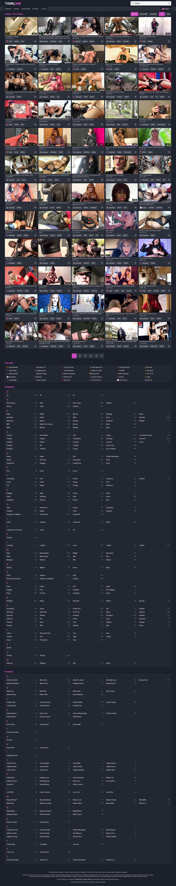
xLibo (148, 377)
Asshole (88, 406)
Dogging (55, 463)
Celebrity (22, 442)
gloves (19, 235)
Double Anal (88, 463)
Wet (88, 663)
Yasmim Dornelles (22, 860)
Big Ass (55, 427)
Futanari (154, 479)
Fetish (55, 482)
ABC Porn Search (69, 374)
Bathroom (22, 421)
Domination (88, 460)
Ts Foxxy (88, 844)
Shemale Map (13, 367)
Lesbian (154, 545)
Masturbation (55, 553)
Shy (55, 619)
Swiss (154, 625)
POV (88, 586)
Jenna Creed (22, 770)
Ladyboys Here (41, 370)
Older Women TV (97, 367)
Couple (121, 435)
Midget (88, 553)
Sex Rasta (150, 370)
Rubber (121, 601)
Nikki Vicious (88, 814)
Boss (121, 417)
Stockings (121, 615)
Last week (153, 14)
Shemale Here (13, 374)
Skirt (55, 625)
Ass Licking (88, 403)
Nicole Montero (55, 814)
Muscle (121, 560)
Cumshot (154, 439)
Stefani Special (121, 836)
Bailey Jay (22, 691)
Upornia (77, 41)
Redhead (22, 601)
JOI (88, 530)
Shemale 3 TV (41, 367)
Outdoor (88, 579)
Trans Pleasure (69, 370)
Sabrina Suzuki (22, 833)
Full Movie (121, 485)
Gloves (88, 493)
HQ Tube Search (124, 367)
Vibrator (22, 655)
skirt (22, 124)
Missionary (121, 553)
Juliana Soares (121, 763)
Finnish (88, 479)
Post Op (55, 593)
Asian (55, 406)
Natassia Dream (22, 814)
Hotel (88, 511)
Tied (88, 633)
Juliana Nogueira (88, 770)
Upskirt (22, 648)
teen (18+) (87, 318)
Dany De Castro (55, 717)
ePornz (121, 377)
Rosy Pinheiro (55, 822)
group (24, 180)
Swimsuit (154, 619)
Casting (22, 439)
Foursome (121, 479)
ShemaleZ (11, 69)
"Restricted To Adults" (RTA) (83, 879)
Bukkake (154, 421)
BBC (22, 424)
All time (134, 14)
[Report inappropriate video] (35, 41)
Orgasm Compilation (55, 579)
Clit (55, 445)
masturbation (161, 124)
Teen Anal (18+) (55, 633)
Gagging (22, 493)
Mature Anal (55, 556)
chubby (58, 69)
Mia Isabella (121, 803)
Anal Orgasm (22, 403)
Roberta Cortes (22, 822)
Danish (22, 460)
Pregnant (88, 590)
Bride (121, 427)
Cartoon (22, 435)
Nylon (121, 567)
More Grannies (124, 374)
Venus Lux (22, 852)
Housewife (88, 514)
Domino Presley (121, 713)
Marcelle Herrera (55, 800)
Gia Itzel (22, 740)
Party (22, 586)
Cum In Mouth (121, 449)
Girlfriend (55, 496)
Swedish (154, 615)
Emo (22, 471)
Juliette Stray (121, 770)
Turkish (121, 636)
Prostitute (88, 593)
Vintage (55, 655)
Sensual (22, 622)
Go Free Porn (123, 380)
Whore (121, 663)
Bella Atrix (55, 691)
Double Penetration (121, 456)
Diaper (55, 456)
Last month (143, 14)
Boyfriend (121, 421)
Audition (121, 403)
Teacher (22, 636)
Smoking (88, 615)
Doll (88, 456)
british (61, 152)
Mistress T (154, 803)
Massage (22, 560)
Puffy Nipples (121, 590)
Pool (55, 590)
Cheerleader (55, 435)
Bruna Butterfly (88, 694)
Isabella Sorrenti (22, 755)
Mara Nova (22, 803)
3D (55, 395)
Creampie (121, 439)
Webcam (22, 663)
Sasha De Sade (55, 830)
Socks (88, 619)
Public (121, 586)
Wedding (55, 663)
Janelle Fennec (22, 766)
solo (22, 41)
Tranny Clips (13, 370)
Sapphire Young (22, 836)
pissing (52, 235)
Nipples (55, 567)
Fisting (88, 482)
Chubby (55, 439)
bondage (126, 41)
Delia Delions (88, 717)
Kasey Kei (22, 784)
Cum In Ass (121, 445)
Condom (88, 442)
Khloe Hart (88, 781)
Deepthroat (22, 463)
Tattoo (22, 633)
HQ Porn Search (97, 377)
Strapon (121, 622)
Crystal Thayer (121, 702)
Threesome (55, 640)
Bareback (22, 417)
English (166, 9)
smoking (86, 152)
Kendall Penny (55, 784)
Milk (88, 560)
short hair (53, 346)
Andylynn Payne (88, 683)
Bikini (88, 417)
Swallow (154, 612)
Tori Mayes (55, 844)
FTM (121, 482)
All (162, 14)
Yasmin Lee (55, 860)
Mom (121, 556)
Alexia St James (88, 680)
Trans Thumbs (41, 380)
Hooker (88, 508)
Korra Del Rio (121, 781)
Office (22, 575)
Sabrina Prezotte (22, 830)
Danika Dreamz (22, 713)
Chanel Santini (55, 705)
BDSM (52, 318)
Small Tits (88, 612)
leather (17, 41)
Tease (22, 640)
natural (91, 180)
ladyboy (153, 69)
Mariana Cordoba (55, 803)
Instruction (88, 522)
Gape (55, 493)
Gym (121, 500)
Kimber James (88, 784)
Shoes (55, 609)
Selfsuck (22, 619)
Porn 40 (149, 367)
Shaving (22, 625)
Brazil (121, 424)
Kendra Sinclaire (88, 778)
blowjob (25, 346)
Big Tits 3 (67, 380)
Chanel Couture (55, 702)
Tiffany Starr (22, 844)
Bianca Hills (55, 694)
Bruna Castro (121, 691)
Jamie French (22, 763)
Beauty (55, 421)
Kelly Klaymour (55, 781)
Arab (55, 403)
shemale (19, 69)
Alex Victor (55, 680)
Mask (22, 556)
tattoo (124, 318)
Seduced (22, 615)
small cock (154, 346)
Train (121, 633)
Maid (22, 553)
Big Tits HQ (95, 374)
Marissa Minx (88, 803)
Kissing (22, 538)
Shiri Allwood (88, 833)
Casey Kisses (22, 705)
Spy (121, 609)
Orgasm (55, 575)
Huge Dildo (121, 508)
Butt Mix (122, 370)
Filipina (55, 485)
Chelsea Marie (88, 702)
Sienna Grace (88, 836)
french (119, 346)
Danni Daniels (22, 717)
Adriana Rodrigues (22, 683)
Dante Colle (55, 713)
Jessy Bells (88, 763)
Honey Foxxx (55, 748)
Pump (121, 593)
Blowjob (88, 427)
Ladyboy (55, 545)
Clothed (55, 449)
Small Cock (88, 609)
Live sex (44, 9)
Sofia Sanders (121, 830)
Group (121, 496)
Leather (121, 545)
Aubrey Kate (154, 680)
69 (88, 395)
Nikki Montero (88, 811)
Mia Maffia (154, 800)
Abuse (103, 882)
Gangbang (22, 500)
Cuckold (121, 442)
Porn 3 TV (150, 374)
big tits (52, 124)
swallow (156, 291)
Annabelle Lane (121, 680)
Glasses (55, 500)
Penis (22, 593)
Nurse (88, 567)
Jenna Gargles (55, 763)
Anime (22, 406)
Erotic (55, 471)
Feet (55, 479)
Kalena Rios (22, 778)
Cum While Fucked (154, 435)
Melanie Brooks (121, 800)
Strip (121, 625)
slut (58, 97)
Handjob (22, 511)
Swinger (154, 622)
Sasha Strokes (55, 836)
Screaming (22, 609)
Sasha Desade (55, 833)
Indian (22, 522)
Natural (22, 567)
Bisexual (88, 421)
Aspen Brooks (121, 683)
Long (168, 14)
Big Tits (88, 414)
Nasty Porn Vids (97, 370)
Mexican (55, 560)
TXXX (10, 41)
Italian (121, 522)
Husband (121, 511)
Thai (55, 636)
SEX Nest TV (68, 377)
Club (88, 435)
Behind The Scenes (55, 424)
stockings (53, 41)
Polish (55, 586)
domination (127, 152)
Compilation (88, 439)
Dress (121, 460)
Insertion (55, 522)
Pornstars (16, 9)
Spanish (88, 625)
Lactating (22, 545)
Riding (55, 601)
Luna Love (88, 792)
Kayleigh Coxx (55, 778)
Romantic (88, 601)
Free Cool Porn (96, 380)
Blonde (88, 424)
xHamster (45, 41)
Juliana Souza (121, 766)
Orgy (88, 575)
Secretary (22, 612)
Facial (22, 482)
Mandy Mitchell (22, 800)
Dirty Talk (55, 460)
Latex (88, 545)
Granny (88, 500)
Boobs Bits (12, 377)
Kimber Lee (121, 778)
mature (50, 180)
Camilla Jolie (22, 702)
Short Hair (55, 612)
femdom (86, 263)
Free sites (35, 9)
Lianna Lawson (55, 792)
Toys (88, 640)
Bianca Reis (88, 691)
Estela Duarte (55, 724)
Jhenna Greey (88, 766)
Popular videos (25, 9)
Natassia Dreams (55, 811)
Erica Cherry (22, 724)
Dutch (121, 463)
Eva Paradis (88, 724)
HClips (144, 207)
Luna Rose (121, 792)
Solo (88, 622)
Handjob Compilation (22, 514)
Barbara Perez (22, 694)
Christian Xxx (88, 705)
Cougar (88, 449)
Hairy (22, 508)
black (85, 124)
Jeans (55, 530)
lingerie (85, 41)
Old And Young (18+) (22, 579)
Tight (88, 636)
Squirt (121, 612)
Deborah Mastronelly (88, 713)
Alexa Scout (55, 683)
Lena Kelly (22, 792)
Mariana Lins (88, 800)
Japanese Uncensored (22, 530)
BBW (85, 180)
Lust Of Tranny (69, 367)
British (154, 414)
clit (156, 97)
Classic (55, 442)
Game (22, 496)
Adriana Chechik (22, 680)
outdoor (119, 97)
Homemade (55, 514)
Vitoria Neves (55, 852)
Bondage (121, 414)
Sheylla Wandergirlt (88, 830)
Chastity (22, 445)
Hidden (55, 511)
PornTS (149, 380)
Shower (55, 615)
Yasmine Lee (121, 860)
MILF (88, 556)
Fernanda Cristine (22, 732)
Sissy (55, 622)
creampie (159, 207)
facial (85, 97)
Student (154, 609)
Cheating (22, 449)
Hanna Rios (22, 748)
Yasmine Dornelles (88, 860)
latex (60, 41)
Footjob (88, 485)
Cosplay (88, 445)
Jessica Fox (55, 770)
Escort (88, 471)
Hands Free (55, 508)
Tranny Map (12, 380)
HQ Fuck (39, 377)
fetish (119, 41)
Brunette (154, 417)
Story (121, 619)
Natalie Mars (22, 811)
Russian (154, 601)
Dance (22, 456)
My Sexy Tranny (41, 374)
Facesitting (22, 479)
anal (152, 97)
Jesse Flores (55, 766)
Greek (121, 493)
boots (16, 152)
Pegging (22, 590)
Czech (154, 442)
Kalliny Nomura (22, 781)
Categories (8, 9)
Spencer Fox (121, 833)
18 (22, 395)
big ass (129, 291)
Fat (22, 485)
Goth (88, 496)
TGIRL (13, 3)
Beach (55, 417)
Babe (22, 414)
